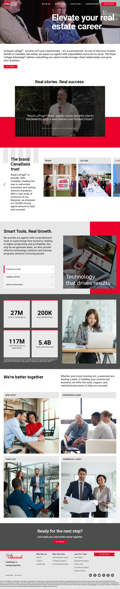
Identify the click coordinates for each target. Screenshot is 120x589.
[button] (4, 185)
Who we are (46, 4)
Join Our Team (75, 4)
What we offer (60, 4)
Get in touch (108, 4)
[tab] (29, 269)
